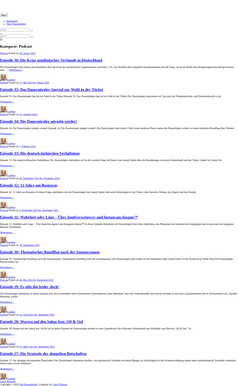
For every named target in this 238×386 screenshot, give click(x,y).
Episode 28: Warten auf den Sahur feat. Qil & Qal (41, 322)
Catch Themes (59, 384)
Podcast (4, 53)
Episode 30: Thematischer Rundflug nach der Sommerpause (50, 252)
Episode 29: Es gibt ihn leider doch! (29, 287)
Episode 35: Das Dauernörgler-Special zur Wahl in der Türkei (51, 89)
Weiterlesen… (7, 101)
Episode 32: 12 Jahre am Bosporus (28, 185)
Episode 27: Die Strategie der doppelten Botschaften (43, 353)
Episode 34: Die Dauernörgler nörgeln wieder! (38, 121)
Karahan (10, 79)
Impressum (12, 21)
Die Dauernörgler (9, 4)
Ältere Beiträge (8, 381)
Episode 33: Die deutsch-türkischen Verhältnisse (40, 153)
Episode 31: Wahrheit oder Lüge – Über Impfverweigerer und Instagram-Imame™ (69, 217)
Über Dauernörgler (16, 24)
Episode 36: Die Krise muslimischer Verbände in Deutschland (51, 60)
